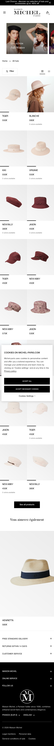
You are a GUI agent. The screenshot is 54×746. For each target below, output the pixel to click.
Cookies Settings (26, 396)
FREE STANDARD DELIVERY (15, 639)
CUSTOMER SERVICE (12, 654)
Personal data (25, 734)
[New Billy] (13, 203)
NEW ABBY (34, 279)
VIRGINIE (33, 170)
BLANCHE (34, 116)
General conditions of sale (13, 739)
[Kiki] (13, 148)
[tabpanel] (27, 578)
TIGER (5, 116)
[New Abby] (40, 257)
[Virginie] (40, 148)
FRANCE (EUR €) (9, 715)
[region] (27, 373)
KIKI (4, 170)
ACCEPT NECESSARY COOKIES (27, 389)
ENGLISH (28, 715)
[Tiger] (13, 94)
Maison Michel (15, 728)
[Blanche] (40, 94)
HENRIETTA (7, 621)
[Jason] (40, 203)
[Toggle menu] (4, 12)
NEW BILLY (7, 225)
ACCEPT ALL (27, 381)
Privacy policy (10, 371)
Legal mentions (9, 734)
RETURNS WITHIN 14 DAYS (14, 646)
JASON (32, 225)
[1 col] (49, 71)
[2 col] (42, 71)
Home (4, 61)
